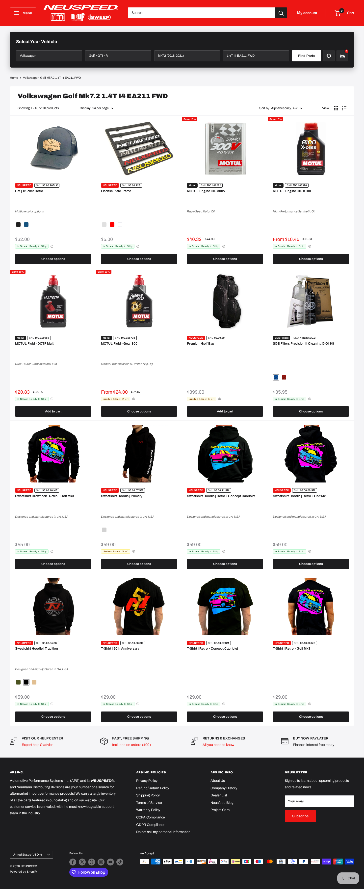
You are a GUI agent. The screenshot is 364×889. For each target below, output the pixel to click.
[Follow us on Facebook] (72, 862)
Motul (192, 185)
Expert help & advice (37, 745)
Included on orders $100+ (132, 745)
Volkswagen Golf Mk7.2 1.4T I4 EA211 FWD (52, 77)
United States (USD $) (27, 854)
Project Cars (220, 810)
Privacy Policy (146, 781)
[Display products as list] (344, 108)
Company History (223, 788)
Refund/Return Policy (152, 788)
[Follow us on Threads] (91, 862)
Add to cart (53, 411)
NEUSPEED (24, 185)
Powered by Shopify (23, 871)
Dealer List (218, 795)
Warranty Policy (148, 810)
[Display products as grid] (336, 108)
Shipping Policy (148, 795)
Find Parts (306, 56)
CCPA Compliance (150, 817)
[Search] (281, 12)
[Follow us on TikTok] (119, 862)
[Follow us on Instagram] (101, 862)
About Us (217, 781)
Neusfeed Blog (222, 803)
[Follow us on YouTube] (110, 862)
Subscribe (300, 816)
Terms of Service (149, 803)
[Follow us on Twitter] (82, 862)
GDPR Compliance (150, 825)
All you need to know (218, 745)
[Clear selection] (329, 55)
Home (14, 77)
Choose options (53, 259)
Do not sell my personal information (163, 832)
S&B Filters (281, 337)
